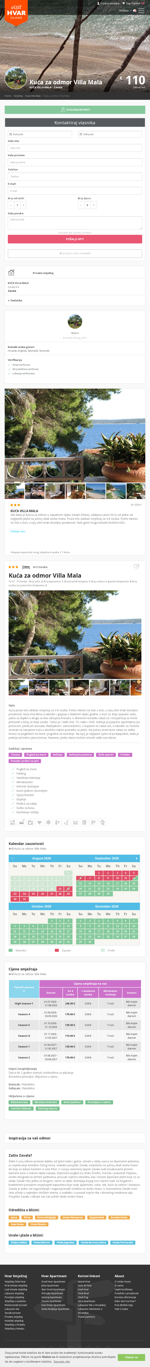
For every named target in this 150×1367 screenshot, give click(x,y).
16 (108, 883)
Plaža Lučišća (19, 1242)
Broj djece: (84, 198)
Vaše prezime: (16, 155)
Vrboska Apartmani (52, 1293)
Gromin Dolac (119, 1217)
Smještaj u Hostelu (15, 1324)
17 (117, 883)
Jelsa (14, 1217)
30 (15, 899)
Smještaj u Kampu (14, 1328)
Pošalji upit (75, 239)
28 (60, 893)
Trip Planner (135, 3)
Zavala (58, 87)
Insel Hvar (83, 1289)
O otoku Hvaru (123, 1281)
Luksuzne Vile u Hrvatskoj (92, 1305)
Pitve (27, 1217)
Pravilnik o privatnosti (126, 1293)
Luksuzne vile (12, 1309)
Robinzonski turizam (16, 1305)
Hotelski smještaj (14, 1320)
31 (24, 899)
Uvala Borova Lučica (93, 1242)
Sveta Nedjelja (46, 1217)
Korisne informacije (125, 1297)
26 (42, 893)
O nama (119, 1285)
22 (68, 888)
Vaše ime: (14, 141)
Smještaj (18, 95)
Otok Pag (83, 1297)
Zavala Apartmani (51, 1301)
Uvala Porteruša (123, 1242)
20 (80, 888)
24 (24, 893)
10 (117, 878)
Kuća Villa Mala (33, 95)
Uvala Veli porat (73, 1217)
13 (80, 883)
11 (125, 878)
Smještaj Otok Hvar (15, 1281)
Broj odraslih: (16, 198)
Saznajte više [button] (62, 1361)
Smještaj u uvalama (15, 1301)
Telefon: (13, 169)
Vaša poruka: (16, 213)
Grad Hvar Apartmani (53, 1281)
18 (125, 883)
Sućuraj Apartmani (51, 1297)
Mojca (75, 333)
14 (89, 883)
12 (133, 878)
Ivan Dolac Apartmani (53, 1305)
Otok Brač (83, 1293)
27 (52, 893)
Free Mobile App (124, 1305)
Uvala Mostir (42, 1242)
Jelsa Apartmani (50, 1285)
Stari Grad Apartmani (53, 1289)
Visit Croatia (121, 1309)
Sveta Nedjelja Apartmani (55, 1309)
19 (133, 883)
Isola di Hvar (85, 1285)
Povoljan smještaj (14, 1297)
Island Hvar (84, 1281)
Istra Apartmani (86, 1301)
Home (8, 95)
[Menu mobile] (141, 11)
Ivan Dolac (17, 1224)
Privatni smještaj (14, 1316)
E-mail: (12, 184)
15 (99, 883)
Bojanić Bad (97, 1217)
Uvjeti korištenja (123, 1289)
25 (33, 893)
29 (68, 893)
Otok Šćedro (38, 1224)
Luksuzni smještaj (14, 1293)
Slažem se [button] (131, 1357)
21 (60, 888)
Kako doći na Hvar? (125, 1301)
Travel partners (86, 1316)
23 (15, 893)
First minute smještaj (16, 1285)
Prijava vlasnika (110, 3)
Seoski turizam (13, 1313)
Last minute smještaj (16, 1289)
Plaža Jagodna (65, 1242)
